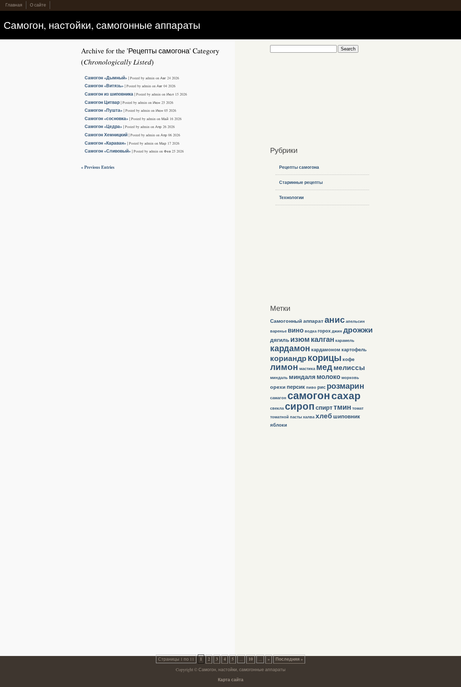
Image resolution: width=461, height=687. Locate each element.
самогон (308, 395)
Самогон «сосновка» (106, 118)
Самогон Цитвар (102, 102)
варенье (278, 331)
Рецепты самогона (299, 167)
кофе (348, 359)
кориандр (288, 358)
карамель (344, 340)
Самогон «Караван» (105, 143)
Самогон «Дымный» (106, 78)
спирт (323, 407)
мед (324, 367)
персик (296, 387)
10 (251, 659)
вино (296, 330)
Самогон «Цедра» (103, 126)
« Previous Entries (98, 167)
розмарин (345, 385)
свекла (277, 408)
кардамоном (325, 349)
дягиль (279, 340)
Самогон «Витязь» (104, 86)
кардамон (290, 348)
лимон (284, 367)
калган (322, 339)
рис (321, 387)
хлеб (323, 416)
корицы (324, 357)
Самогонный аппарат (296, 321)
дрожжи (358, 329)
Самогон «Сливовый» (108, 151)
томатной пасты (286, 417)
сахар (346, 395)
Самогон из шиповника (109, 94)
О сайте (38, 5)
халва (308, 417)
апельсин (355, 321)
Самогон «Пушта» (103, 110)
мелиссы (349, 367)
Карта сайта (230, 680)
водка (311, 331)
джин (337, 331)
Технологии (291, 197)
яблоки (278, 425)
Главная (13, 5)
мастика (307, 368)
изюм (300, 339)
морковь (350, 377)
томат (357, 408)
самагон (278, 398)
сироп (299, 406)
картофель (354, 349)
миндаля (302, 376)
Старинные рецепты (301, 182)
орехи (278, 387)
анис (335, 319)
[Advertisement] (315, 98)
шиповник (346, 416)
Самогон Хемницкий (106, 135)
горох (324, 330)
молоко (328, 376)
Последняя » (289, 659)
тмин (342, 407)
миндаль (279, 377)
